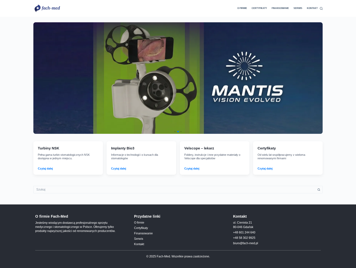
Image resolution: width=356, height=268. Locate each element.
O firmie (242, 8)
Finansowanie (280, 8)
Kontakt (312, 8)
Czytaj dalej (45, 168)
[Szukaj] (321, 8)
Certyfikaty (259, 8)
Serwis (298, 8)
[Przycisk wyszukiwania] (319, 189)
